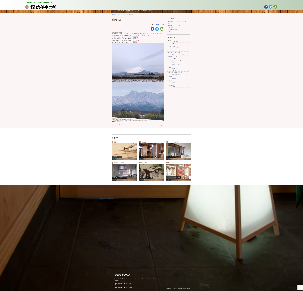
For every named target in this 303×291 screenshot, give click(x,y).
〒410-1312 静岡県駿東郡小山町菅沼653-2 (123, 286)
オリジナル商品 (175, 48)
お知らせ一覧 (121, 11)
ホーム (114, 11)
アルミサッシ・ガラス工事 (174, 52)
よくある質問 (144, 11)
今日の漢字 (170, 27)
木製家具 (170, 76)
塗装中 (162, 125)
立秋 (169, 31)
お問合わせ (151, 11)
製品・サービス (135, 11)
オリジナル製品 (171, 46)
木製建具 (170, 81)
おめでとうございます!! (118, 125)
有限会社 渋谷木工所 (122, 275)
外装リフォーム (175, 62)
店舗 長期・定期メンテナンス (179, 74)
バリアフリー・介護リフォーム (179, 60)
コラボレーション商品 (177, 50)
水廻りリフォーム (176, 64)
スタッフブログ (121, 121)
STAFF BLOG (171, 85)
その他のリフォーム (176, 58)
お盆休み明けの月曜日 (173, 29)
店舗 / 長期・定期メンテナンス (175, 72)
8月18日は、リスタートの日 (174, 25)
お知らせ (170, 40)
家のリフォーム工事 (172, 56)
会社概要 (128, 11)
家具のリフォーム (172, 67)
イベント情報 (175, 41)
